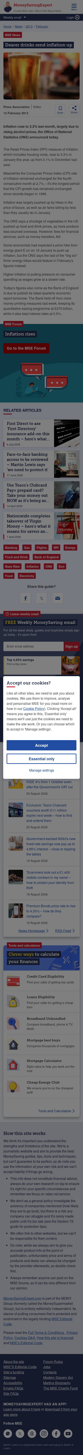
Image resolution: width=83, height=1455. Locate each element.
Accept (41, 745)
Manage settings (41, 770)
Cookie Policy (33, 708)
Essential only (41, 759)
